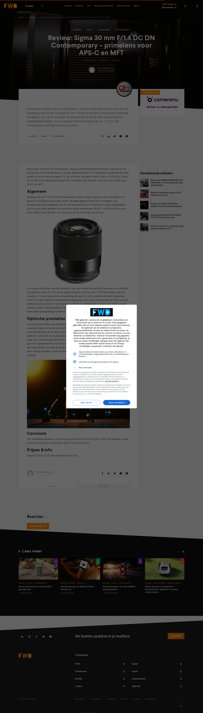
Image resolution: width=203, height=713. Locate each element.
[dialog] (101, 356)
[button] (101, 368)
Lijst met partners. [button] (112, 381)
